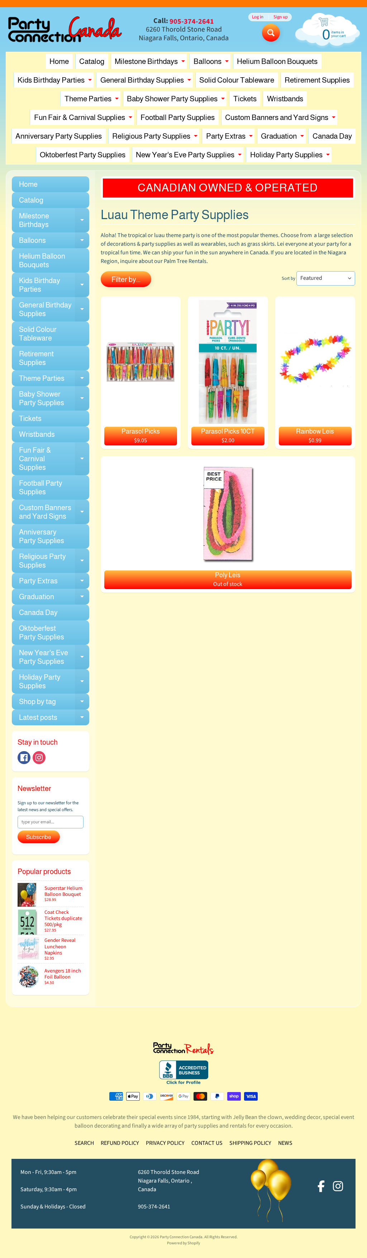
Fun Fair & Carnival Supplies (84, 119)
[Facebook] (24, 757)
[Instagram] (39, 757)
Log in (257, 17)
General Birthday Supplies (146, 82)
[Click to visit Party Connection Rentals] (183, 1051)
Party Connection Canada (181, 1237)
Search (84, 1143)
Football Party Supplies (177, 117)
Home (59, 61)
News (285, 1143)
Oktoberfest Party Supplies (82, 155)
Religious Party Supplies (155, 138)
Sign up (280, 17)
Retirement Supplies (317, 80)
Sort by (288, 278)
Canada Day (332, 136)
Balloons (212, 63)
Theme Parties (92, 100)
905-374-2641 (154, 1207)
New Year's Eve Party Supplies (189, 156)
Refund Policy (120, 1143)
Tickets (245, 98)
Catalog (91, 61)
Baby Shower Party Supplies (177, 100)
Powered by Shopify (183, 1243)
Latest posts (54, 719)
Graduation (283, 138)
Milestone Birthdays (151, 63)
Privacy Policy (165, 1143)
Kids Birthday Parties (56, 82)
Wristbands (285, 98)
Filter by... (125, 279)
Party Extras (230, 138)
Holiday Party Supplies (291, 156)
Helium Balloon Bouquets (277, 61)
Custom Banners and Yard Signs (281, 119)
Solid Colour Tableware (236, 80)
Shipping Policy (250, 1143)
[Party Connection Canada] (65, 29)
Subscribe (38, 837)
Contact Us (207, 1143)
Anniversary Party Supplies (58, 136)
